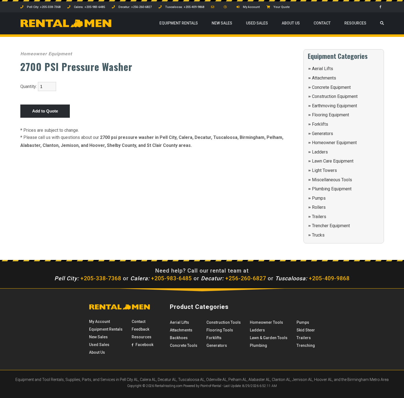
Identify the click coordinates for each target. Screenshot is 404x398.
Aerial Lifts (322, 68)
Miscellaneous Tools (332, 179)
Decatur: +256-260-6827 (135, 7)
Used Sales (257, 23)
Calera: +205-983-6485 (89, 7)
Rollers (319, 207)
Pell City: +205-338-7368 (43, 7)
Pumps (319, 198)
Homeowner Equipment (334, 142)
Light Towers (324, 170)
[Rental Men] (119, 308)
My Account (251, 7)
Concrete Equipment (331, 87)
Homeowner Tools (266, 322)
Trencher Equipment (331, 225)
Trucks (318, 235)
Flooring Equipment (330, 114)
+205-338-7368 (87, 278)
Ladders (320, 152)
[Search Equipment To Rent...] (382, 23)
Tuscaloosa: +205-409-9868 (184, 7)
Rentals (178, 23)
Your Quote (281, 7)
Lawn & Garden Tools (268, 338)
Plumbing (258, 345)
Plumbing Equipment (332, 188)
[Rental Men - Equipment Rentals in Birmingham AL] (66, 26)
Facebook (144, 344)
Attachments (324, 78)
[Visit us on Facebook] (382, 7)
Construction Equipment (335, 96)
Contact (322, 23)
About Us (291, 23)
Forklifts (320, 124)
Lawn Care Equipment (332, 161)
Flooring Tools (219, 330)
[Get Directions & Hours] (226, 7)
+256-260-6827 (233, 278)
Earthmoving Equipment (334, 105)
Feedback (140, 329)
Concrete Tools (183, 345)
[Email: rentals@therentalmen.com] (214, 7)
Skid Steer (306, 330)
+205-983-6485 (161, 278)
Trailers (319, 216)
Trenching (306, 345)
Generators (322, 133)
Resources (355, 23)
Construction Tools (223, 322)
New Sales (222, 23)
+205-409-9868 (312, 278)
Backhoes (179, 338)
